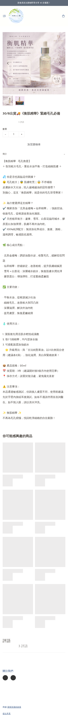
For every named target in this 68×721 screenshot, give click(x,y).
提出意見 (7, 714)
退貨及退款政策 (14, 707)
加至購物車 (34, 144)
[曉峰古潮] (16, 16)
